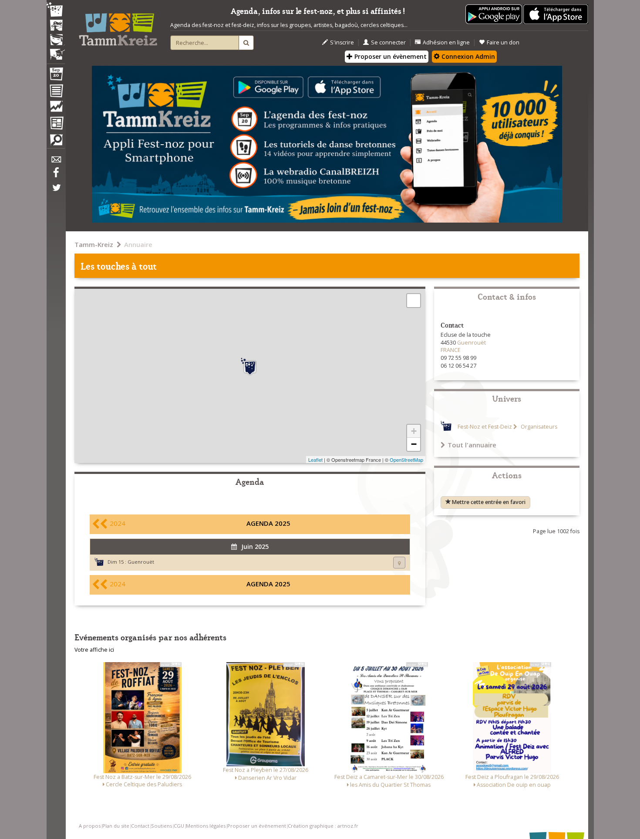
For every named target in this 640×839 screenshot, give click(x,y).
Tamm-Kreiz (93, 244)
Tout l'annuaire (472, 444)
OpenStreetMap (406, 459)
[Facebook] (56, 175)
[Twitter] (56, 192)
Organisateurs (538, 426)
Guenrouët (141, 561)
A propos (90, 825)
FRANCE (451, 350)
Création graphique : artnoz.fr (323, 825)
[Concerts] (56, 26)
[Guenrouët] (250, 367)
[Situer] (399, 562)
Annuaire (138, 244)
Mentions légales (206, 825)
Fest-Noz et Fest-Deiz (485, 426)
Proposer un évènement (390, 56)
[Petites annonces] (56, 142)
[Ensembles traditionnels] (56, 51)
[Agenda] (56, 76)
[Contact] (56, 161)
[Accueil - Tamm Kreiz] (118, 26)
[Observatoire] (56, 108)
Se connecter (388, 42)
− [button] (414, 444)
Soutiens (161, 825)
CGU (179, 825)
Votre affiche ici (94, 649)
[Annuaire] (56, 92)
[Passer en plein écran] (413, 300)
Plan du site (115, 825)
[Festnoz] (56, 10)
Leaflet (315, 459)
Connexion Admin (467, 56)
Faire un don (503, 42)
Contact (140, 825)
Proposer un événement (256, 825)
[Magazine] (56, 124)
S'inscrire (342, 42)
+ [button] (414, 431)
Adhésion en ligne (446, 42)
